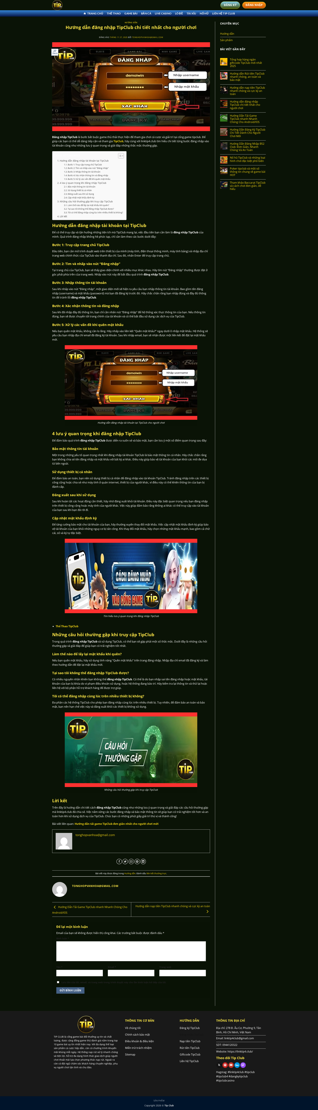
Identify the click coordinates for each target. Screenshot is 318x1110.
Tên (59, 967)
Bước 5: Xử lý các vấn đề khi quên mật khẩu (89, 178)
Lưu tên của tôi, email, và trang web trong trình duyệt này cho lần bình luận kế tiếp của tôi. (113, 982)
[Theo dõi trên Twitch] (243, 1065)
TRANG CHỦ (95, 13)
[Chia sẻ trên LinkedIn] (143, 861)
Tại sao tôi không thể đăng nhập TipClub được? (91, 208)
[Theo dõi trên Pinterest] (225, 1065)
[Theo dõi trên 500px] (237, 1065)
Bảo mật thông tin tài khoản (81, 186)
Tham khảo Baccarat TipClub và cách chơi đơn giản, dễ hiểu (247, 186)
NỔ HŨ (204, 13)
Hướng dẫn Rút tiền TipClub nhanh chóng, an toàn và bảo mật (247, 77)
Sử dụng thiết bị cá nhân (80, 190)
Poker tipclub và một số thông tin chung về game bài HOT (247, 172)
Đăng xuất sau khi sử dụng (81, 193)
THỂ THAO (114, 13)
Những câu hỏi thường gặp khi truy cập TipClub (86, 201)
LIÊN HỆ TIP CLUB (223, 13)
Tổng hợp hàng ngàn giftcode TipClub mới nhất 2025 (246, 63)
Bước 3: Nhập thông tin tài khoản (84, 171)
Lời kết (63, 216)
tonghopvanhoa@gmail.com (147, 37)
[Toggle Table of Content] (119, 156)
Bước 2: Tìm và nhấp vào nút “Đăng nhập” (88, 168)
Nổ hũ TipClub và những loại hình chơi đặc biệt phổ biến (247, 159)
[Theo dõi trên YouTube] (231, 1065)
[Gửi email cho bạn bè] (131, 861)
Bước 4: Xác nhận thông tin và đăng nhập (88, 175)
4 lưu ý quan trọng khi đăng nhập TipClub (83, 182)
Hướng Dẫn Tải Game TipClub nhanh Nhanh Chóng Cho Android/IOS (245, 119)
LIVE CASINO (163, 13)
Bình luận (62, 938)
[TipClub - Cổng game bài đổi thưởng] (68, 5)
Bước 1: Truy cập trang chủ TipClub (85, 164)
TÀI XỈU (191, 13)
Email (112, 967)
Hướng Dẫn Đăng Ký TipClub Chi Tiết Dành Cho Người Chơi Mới (247, 133)
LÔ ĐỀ (179, 13)
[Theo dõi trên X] (219, 1065)
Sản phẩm (226, 40)
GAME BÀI (130, 13)
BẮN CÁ (146, 13)
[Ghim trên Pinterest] (137, 861)
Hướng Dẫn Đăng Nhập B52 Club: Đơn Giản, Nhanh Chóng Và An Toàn (247, 147)
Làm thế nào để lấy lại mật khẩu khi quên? (88, 205)
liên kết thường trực (156, 873)
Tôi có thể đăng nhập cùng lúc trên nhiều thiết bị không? (95, 212)
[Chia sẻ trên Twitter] (125, 861)
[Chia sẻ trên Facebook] (119, 861)
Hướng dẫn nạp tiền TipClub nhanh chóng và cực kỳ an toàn (247, 91)
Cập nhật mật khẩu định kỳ (81, 197)
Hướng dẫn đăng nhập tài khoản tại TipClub (84, 160)
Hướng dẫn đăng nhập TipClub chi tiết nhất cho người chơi (245, 105)
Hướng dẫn (131, 22)
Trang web (165, 967)
